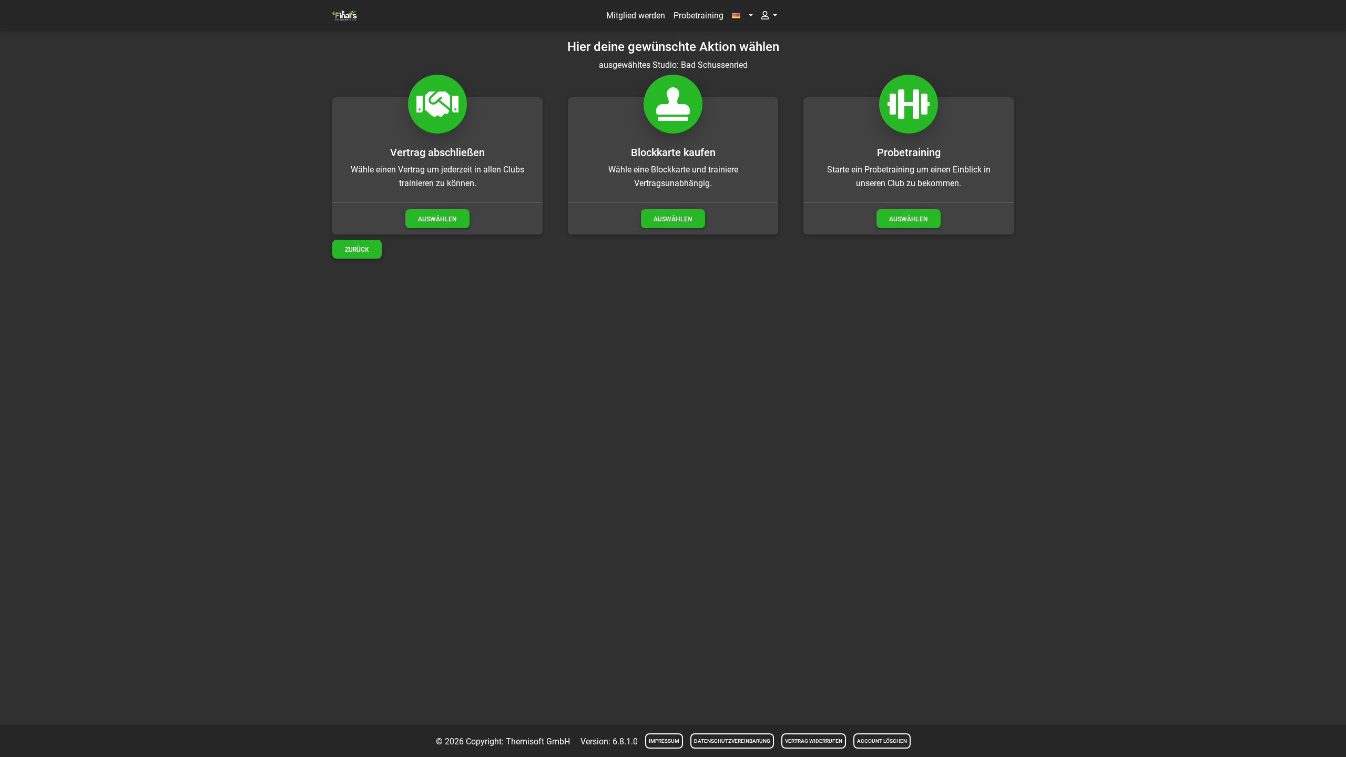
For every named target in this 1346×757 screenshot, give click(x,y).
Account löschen (882, 741)
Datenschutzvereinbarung (732, 741)
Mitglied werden (635, 16)
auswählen (437, 219)
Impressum (664, 741)
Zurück (357, 249)
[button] (742, 16)
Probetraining (698, 16)
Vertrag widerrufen (813, 741)
